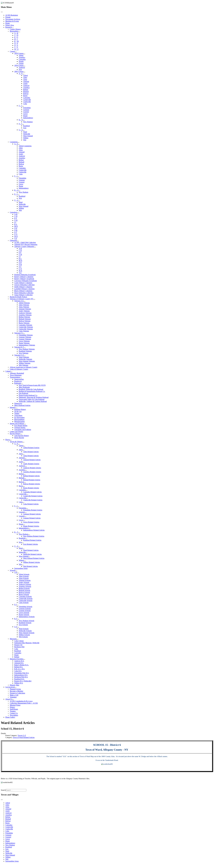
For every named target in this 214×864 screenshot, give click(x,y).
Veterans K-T (19, 347)
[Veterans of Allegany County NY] (34, 299)
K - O (21, 120)
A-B (15, 214)
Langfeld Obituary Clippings (24, 289)
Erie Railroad (23, 393)
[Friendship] (27, 508)
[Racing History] (21, 434)
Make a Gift (14, 695)
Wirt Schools (23, 637)
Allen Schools (24, 576)
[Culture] (11, 371)
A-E (15, 572)
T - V (16, 47)
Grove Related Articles (31, 522)
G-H (15, 220)
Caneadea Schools (25, 596)
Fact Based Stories (20, 425)
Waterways (18, 403)
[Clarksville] (27, 498)
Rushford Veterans (25, 351)
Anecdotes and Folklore (22, 429)
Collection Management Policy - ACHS (24, 703)
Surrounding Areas (21, 568)
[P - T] (23, 124)
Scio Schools (23, 625)
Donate (7, 17)
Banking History (20, 409)
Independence (28, 118)
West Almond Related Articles (33, 558)
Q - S (16, 45)
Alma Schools (24, 578)
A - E (21, 73)
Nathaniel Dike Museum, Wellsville (26, 643)
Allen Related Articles (31, 452)
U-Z (15, 627)
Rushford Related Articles (32, 540)
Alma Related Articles (31, 456)
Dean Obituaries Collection (23, 293)
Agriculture (18, 415)
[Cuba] (23, 502)
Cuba (25, 104)
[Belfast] (24, 474)
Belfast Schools (24, 588)
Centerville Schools (25, 598)
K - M (16, 41)
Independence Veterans (27, 345)
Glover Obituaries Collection (24, 285)
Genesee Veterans (25, 337)
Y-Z (15, 238)
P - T (20, 124)
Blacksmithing (19, 419)
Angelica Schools (25, 586)
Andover (22, 67)
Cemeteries (14, 142)
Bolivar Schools (24, 592)
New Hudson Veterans (27, 349)
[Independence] (29, 528)
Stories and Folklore (17, 423)
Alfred (21, 55)
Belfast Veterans (24, 317)
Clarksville (27, 102)
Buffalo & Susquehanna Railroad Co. (32, 391)
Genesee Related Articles (32, 514)
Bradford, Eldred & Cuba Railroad (31, 389)
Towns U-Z (22, 735)
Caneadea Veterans (25, 325)
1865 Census (18, 71)
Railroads (17, 383)
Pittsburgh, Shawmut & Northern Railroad (33, 397)
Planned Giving (15, 689)
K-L (15, 224)
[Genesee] (26, 512)
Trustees (13, 711)
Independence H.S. (21, 675)
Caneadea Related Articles (32, 492)
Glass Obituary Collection (23, 295)
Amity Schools (24, 582)
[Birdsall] (25, 478)
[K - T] (19, 532)
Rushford (26, 126)
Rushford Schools (25, 623)
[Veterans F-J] (24, 333)
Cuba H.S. (18, 671)
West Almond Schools (26, 633)
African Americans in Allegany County (23, 367)
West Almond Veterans (27, 361)
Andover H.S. (19, 661)
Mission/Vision (15, 705)
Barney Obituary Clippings (23, 277)
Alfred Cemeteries (25, 146)
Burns (25, 96)
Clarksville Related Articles (32, 500)
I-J (15, 222)
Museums (13, 639)
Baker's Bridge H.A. (21, 665)
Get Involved (10, 687)
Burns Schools (24, 594)
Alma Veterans (24, 307)
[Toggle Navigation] (2, 799)
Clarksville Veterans (26, 329)
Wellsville (26, 134)
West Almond (28, 136)
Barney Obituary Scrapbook (24, 279)
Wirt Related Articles (30, 566)
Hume (25, 116)
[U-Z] (18, 627)
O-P (15, 228)
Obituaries (13, 240)
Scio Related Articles (30, 544)
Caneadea (22, 59)
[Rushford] (26, 538)
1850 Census (18, 65)
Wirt (24, 140)
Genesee (26, 110)
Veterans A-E (19, 301)
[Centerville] (27, 494)
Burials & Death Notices (18, 297)
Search (3, 790)
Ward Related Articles (31, 550)
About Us (8, 699)
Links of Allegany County (19, 369)
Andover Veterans (25, 313)
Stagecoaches (19, 379)
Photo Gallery (10, 717)
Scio (20, 69)
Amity (25, 83)
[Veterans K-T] (25, 347)
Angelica (22, 57)
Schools (12, 570)
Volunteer (13, 697)
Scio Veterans (23, 353)
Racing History (15, 434)
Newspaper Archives (12, 19)
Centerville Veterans (26, 327)
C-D (15, 216)
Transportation (15, 377)
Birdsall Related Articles (31, 480)
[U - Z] (23, 130)
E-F (15, 218)
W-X (16, 236)
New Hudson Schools (26, 621)
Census (12, 51)
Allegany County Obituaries (24, 246)
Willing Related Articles (31, 562)
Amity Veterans (24, 311)
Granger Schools (25, 611)
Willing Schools (24, 635)
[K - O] (24, 120)
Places (7, 440)
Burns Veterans (24, 323)
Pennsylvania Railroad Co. (28, 395)
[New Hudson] (29, 534)
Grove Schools (24, 613)
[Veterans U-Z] (25, 355)
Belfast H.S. (18, 667)
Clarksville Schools (25, 600)
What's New (9, 25)
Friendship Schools (25, 607)
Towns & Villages (16, 442)
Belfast (25, 90)
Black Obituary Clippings (23, 291)
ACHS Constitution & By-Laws (21, 701)
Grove (25, 114)
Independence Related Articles (34, 530)
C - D (16, 35)
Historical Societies (16, 659)
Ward (25, 132)
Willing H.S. (18, 683)
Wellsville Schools (25, 631)
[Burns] (24, 486)
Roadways (18, 381)
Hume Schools (24, 615)
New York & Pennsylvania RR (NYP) (32, 385)
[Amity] (24, 462)
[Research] (13, 27)
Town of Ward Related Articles (24, 737)
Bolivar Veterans (24, 321)
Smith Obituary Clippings (23, 287)
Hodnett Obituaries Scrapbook (25, 275)
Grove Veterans (24, 341)
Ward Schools (24, 629)
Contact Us (14, 713)
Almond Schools (25, 580)
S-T (15, 232)
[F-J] (17, 605)
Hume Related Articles (31, 526)
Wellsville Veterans (25, 359)
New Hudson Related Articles (33, 536)
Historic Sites (14, 685)
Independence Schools (27, 617)
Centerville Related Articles (32, 496)
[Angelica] (26, 470)
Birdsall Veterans (25, 319)
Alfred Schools (24, 574)
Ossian (21, 63)
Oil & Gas (18, 411)
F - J (20, 106)
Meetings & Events (12, 21)
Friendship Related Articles (32, 510)
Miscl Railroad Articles (22, 405)
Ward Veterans (24, 357)
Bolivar (25, 94)
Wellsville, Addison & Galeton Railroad (33, 401)
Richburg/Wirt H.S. (21, 677)
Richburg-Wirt (19, 647)
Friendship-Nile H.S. (21, 673)
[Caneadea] (26, 490)
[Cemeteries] (18, 142)
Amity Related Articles (31, 464)
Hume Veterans (24, 343)
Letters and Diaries (16, 432)
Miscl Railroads (24, 387)
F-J (15, 605)
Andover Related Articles (32, 468)
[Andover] (26, 466)
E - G (16, 37)
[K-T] (18, 619)
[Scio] (23, 542)
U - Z (21, 130)
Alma (25, 79)
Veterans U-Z (19, 355)
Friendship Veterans (26, 335)
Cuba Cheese (19, 641)
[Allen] (23, 450)
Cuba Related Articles (31, 504)
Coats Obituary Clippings (23, 283)
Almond (26, 81)
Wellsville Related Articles (32, 554)
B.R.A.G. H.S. (19, 669)
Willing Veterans (24, 363)
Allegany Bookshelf (17, 373)
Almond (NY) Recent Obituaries (25, 244)
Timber (16, 413)
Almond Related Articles (32, 460)
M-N (16, 226)
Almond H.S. (19, 663)
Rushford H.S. (19, 679)
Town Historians (16, 375)
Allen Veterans (24, 305)
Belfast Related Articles (31, 476)
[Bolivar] (25, 482)
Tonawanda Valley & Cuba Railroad (31, 399)
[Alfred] (24, 446)
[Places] (11, 440)
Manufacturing (19, 421)
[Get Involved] (15, 687)
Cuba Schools (24, 602)
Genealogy (13, 212)
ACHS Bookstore (11, 15)
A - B (16, 33)
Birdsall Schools (24, 590)
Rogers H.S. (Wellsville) (22, 681)
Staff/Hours (14, 709)
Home (7, 23)
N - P (16, 43)
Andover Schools (25, 584)
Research (8, 27)
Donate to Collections (17, 693)
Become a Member (16, 691)
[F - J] (23, 106)
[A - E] (19, 144)
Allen (25, 77)
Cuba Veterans (24, 331)
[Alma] (23, 454)
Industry (13, 407)
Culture (8, 371)
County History (15, 29)
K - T (16, 532)
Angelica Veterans (25, 315)
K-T (15, 619)
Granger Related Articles (32, 518)
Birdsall (26, 92)
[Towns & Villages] (23, 442)
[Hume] (24, 524)
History (12, 707)
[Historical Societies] (24, 659)
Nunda (21, 61)
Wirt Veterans (23, 365)
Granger (26, 112)
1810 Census (18, 53)
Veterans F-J (18, 333)
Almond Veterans (25, 309)
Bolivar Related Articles (31, 484)
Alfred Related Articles (31, 448)
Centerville (27, 100)
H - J (16, 39)
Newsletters (14, 715)
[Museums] (17, 639)
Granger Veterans (25, 339)
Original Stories (19, 427)
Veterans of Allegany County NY (21, 299)
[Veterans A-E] (24, 301)
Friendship (27, 108)
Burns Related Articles (31, 488)
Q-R (15, 230)
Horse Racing (19, 438)
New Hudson (28, 122)
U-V (15, 234)
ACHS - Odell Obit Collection (25, 242)
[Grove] (24, 520)
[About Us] (13, 699)
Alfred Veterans (24, 303)
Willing (25, 138)
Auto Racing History (21, 436)
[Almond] (25, 458)
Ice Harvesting (19, 417)
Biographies (14, 31)
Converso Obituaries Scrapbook (25, 281)
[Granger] (25, 516)
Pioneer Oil (18, 645)
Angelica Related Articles (32, 472)
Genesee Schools (25, 609)
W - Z (16, 49)
